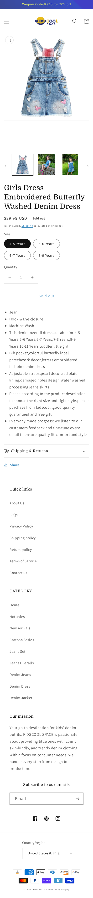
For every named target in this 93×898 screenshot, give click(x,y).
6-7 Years (18, 255)
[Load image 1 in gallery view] (22, 164)
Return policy (21, 549)
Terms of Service (23, 561)
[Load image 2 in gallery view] (46, 164)
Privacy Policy (21, 526)
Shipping (27, 225)
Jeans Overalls (22, 662)
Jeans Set (18, 651)
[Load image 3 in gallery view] (70, 164)
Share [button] (15, 464)
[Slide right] (88, 166)
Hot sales (17, 616)
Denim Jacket (21, 697)
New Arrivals (20, 628)
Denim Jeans (20, 674)
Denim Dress (20, 686)
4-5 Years (18, 243)
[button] (6, 21)
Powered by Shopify (58, 889)
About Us (17, 503)
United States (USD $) (44, 853)
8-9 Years (47, 255)
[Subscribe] (77, 799)
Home (15, 604)
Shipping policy (23, 537)
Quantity (10, 267)
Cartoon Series (22, 639)
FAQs (14, 514)
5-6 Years (47, 243)
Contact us (18, 572)
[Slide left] (5, 166)
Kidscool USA (40, 889)
